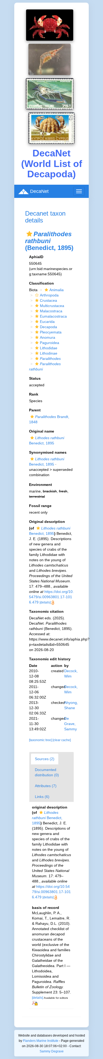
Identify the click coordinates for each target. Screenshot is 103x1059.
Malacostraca (51, 311)
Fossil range (40, 506)
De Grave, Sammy (70, 723)
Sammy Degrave (52, 1051)
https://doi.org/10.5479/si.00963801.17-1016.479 (51, 596)
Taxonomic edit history (50, 659)
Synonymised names (48, 452)
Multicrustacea (52, 306)
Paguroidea (49, 343)
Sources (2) (44, 759)
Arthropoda (49, 295)
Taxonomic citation (46, 611)
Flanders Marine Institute (40, 1041)
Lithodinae (48, 353)
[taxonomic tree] (41, 740)
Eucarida (47, 321)
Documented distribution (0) (47, 772)
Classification (41, 283)
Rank (33, 394)
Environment (40, 484)
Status (35, 378)
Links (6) (42, 797)
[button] (29, 234)
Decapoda (48, 327)
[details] (45, 602)
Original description (47, 521)
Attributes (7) (46, 786)
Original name (41, 431)
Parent (35, 410)
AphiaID (36, 257)
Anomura (47, 337)
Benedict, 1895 (47, 817)
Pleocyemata (51, 332)
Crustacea (48, 300)
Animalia (56, 290)
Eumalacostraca (53, 316)
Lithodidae (48, 348)
